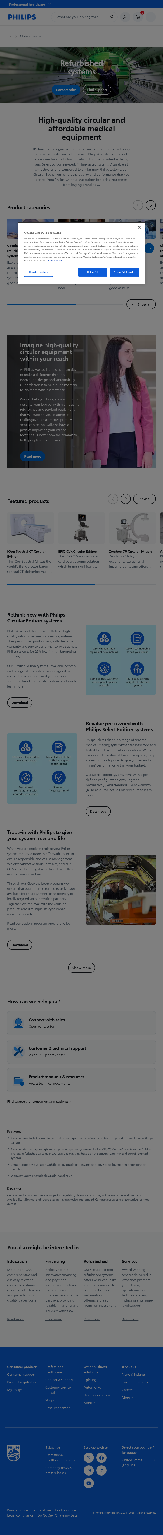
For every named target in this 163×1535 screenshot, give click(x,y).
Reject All (92, 272)
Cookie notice (55, 260)
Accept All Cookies (124, 272)
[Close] (139, 227)
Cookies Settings (38, 272)
